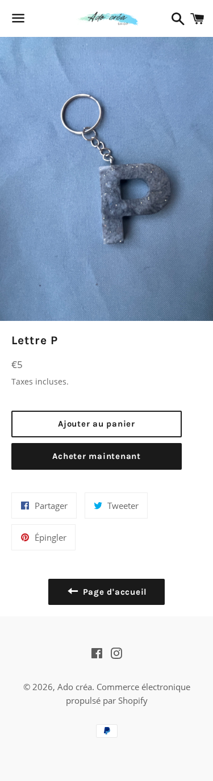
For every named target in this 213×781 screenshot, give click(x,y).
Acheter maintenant (96, 456)
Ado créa (74, 686)
